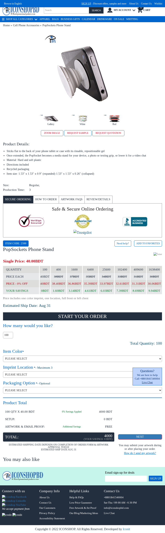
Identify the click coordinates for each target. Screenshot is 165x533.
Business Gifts (70, 19)
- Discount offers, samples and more (103, 3)
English (18, 3)
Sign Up (155, 478)
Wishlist (158, 3)
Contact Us (146, 3)
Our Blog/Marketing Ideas (83, 513)
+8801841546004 (114, 497)
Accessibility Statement (52, 518)
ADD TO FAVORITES (148, 243)
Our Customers (47, 507)
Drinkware (104, 19)
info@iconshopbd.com (116, 507)
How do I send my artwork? (140, 453)
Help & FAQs (76, 497)
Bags (55, 19)
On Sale (119, 19)
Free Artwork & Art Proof (82, 507)
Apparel (44, 19)
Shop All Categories (19, 19)
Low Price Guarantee (80, 502)
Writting (132, 19)
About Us (133, 3)
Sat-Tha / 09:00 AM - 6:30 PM (120, 502)
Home (6, 25)
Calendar (88, 19)
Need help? (123, 243)
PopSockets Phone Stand (56, 25)
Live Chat (147, 382)
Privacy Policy (47, 513)
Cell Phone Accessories (26, 25)
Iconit (126, 529)
